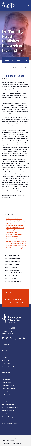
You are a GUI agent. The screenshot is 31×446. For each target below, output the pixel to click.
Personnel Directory (7, 417)
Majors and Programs (8, 348)
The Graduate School (8, 367)
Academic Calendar (7, 376)
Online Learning (6, 363)
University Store (6, 382)
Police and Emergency (8, 392)
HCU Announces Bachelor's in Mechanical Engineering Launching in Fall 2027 (16, 221)
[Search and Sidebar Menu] (26, 5)
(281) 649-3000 (8, 327)
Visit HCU (4, 357)
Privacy (4, 440)
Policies (24, 438)
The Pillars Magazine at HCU (13, 281)
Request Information (8, 410)
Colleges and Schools (8, 385)
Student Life (8, 296)
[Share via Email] (22, 76)
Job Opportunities (7, 395)
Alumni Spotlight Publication (13, 258)
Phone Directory (6, 414)
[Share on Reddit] (15, 76)
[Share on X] (11, 76)
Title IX (19, 438)
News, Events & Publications (10, 407)
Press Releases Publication (12, 270)
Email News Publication (11, 267)
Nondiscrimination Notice (8, 438)
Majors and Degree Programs (13, 299)
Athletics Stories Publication (12, 261)
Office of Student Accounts (9, 423)
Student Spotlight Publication (13, 276)
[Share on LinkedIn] (19, 76)
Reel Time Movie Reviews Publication (15, 273)
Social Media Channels (8, 404)
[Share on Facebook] (7, 76)
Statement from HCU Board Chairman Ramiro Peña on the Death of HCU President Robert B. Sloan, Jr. (16, 241)
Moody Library (6, 379)
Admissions (5, 354)
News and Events (9, 68)
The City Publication (10, 278)
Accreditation (10, 440)
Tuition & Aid (5, 351)
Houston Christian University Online (15, 303)
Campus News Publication (23, 68)
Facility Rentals (6, 420)
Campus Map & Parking (8, 388)
